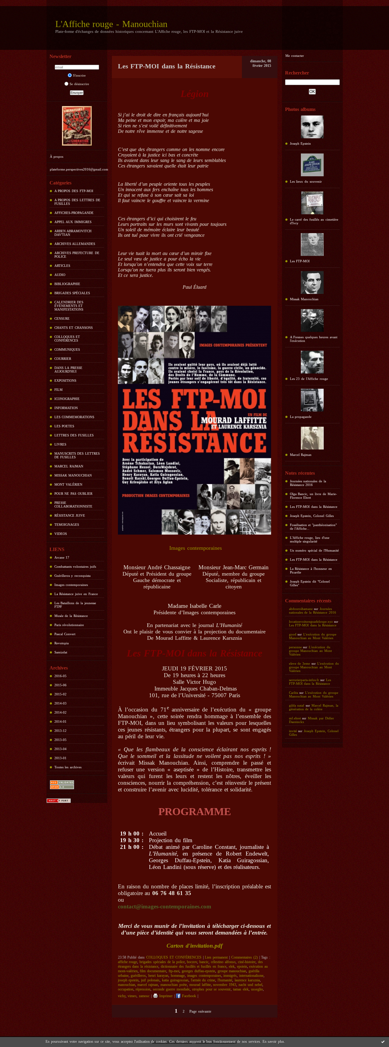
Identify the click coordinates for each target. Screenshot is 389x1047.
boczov (192, 962)
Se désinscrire (79, 84)
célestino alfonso (223, 962)
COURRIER (62, 358)
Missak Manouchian (304, 299)
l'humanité (225, 980)
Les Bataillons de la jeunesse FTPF (75, 604)
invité (293, 731)
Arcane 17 (62, 557)
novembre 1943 (224, 985)
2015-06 (60, 685)
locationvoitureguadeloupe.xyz (311, 621)
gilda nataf (297, 705)
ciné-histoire (247, 962)
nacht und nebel (250, 985)
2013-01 (60, 758)
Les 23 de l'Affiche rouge (309, 379)
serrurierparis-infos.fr (304, 680)
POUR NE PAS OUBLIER (73, 493)
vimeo (132, 996)
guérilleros (138, 975)
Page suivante (200, 1011)
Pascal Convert (65, 634)
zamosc (144, 996)
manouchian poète (173, 985)
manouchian (126, 985)
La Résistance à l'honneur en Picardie (311, 570)
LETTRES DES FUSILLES (74, 435)
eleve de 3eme (299, 663)
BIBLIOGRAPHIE (67, 284)
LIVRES (60, 444)
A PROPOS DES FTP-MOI (74, 191)
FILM (58, 389)
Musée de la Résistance (71, 616)
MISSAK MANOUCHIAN (73, 475)
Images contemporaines (71, 585)
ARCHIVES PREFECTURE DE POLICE (77, 254)
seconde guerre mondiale (171, 989)
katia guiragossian (175, 980)
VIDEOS (60, 534)
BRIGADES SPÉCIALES (72, 293)
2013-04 (60, 749)
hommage (178, 975)
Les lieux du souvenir (306, 181)
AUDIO (59, 275)
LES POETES (64, 426)
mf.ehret (295, 718)
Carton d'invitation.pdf (194, 945)
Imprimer (165, 996)
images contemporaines (204, 975)
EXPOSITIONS (65, 380)
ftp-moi (174, 971)
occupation (125, 989)
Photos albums (300, 109)
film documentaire (153, 971)
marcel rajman (147, 985)
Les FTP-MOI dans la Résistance (313, 506)
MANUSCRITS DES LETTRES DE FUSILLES (77, 455)
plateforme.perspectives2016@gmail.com (79, 169)
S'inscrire (79, 75)
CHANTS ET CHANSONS (73, 327)
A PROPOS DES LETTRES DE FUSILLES (77, 201)
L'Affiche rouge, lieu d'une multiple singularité (310, 539)
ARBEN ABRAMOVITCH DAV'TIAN (73, 232)
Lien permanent (216, 957)
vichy (122, 996)
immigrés (230, 975)
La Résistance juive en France (76, 594)
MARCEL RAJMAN (69, 466)
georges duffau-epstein (198, 971)
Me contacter (294, 55)
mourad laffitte (200, 985)
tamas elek (241, 989)
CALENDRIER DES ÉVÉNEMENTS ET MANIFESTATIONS (69, 305)
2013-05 (60, 740)
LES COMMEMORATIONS (74, 417)
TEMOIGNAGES (66, 524)
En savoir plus (273, 1041)
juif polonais (150, 980)
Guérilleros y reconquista (72, 575)
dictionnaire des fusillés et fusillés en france (193, 966)
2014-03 (60, 703)
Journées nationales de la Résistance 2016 (308, 483)
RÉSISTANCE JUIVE (69, 515)
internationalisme (251, 975)
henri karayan (158, 975)
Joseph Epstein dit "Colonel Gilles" (310, 583)
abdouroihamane (301, 609)
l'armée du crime (203, 980)
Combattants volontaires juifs (75, 566)
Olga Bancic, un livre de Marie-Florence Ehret (313, 495)
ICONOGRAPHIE (67, 399)
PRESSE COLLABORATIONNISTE (73, 504)
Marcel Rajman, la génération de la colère (313, 707)
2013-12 (60, 730)
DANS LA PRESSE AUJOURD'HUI (68, 369)
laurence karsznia (247, 980)
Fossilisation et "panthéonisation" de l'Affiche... (313, 526)
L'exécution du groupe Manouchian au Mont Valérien (312, 636)
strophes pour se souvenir (211, 989)
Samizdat (60, 652)
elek (232, 966)
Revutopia (61, 643)
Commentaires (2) (244, 957)
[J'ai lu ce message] (382, 1041)
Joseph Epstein (300, 143)
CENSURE (62, 318)
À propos (57, 156)
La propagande (301, 416)
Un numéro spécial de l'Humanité (314, 550)
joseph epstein (128, 980)
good (292, 634)
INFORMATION (66, 408)
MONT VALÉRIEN (68, 484)
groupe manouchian (232, 971)
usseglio (257, 989)
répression (143, 989)
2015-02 (60, 694)
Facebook (188, 996)
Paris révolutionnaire (69, 625)
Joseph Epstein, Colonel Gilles (312, 516)
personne (295, 647)
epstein (242, 966)
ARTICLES (62, 265)
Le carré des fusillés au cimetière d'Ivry (314, 221)
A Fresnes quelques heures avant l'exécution (313, 339)
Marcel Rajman (301, 454)
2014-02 (60, 712)
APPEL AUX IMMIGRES (73, 222)
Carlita (293, 692)
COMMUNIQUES (67, 349)
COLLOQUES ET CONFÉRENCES (67, 338)
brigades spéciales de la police (161, 962)
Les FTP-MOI (300, 261)
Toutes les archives (68, 767)
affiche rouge (127, 962)
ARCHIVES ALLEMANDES (74, 244)
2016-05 (60, 676)
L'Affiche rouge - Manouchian (111, 24)
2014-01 (60, 721)
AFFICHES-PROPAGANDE (74, 213)
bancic (203, 962)
